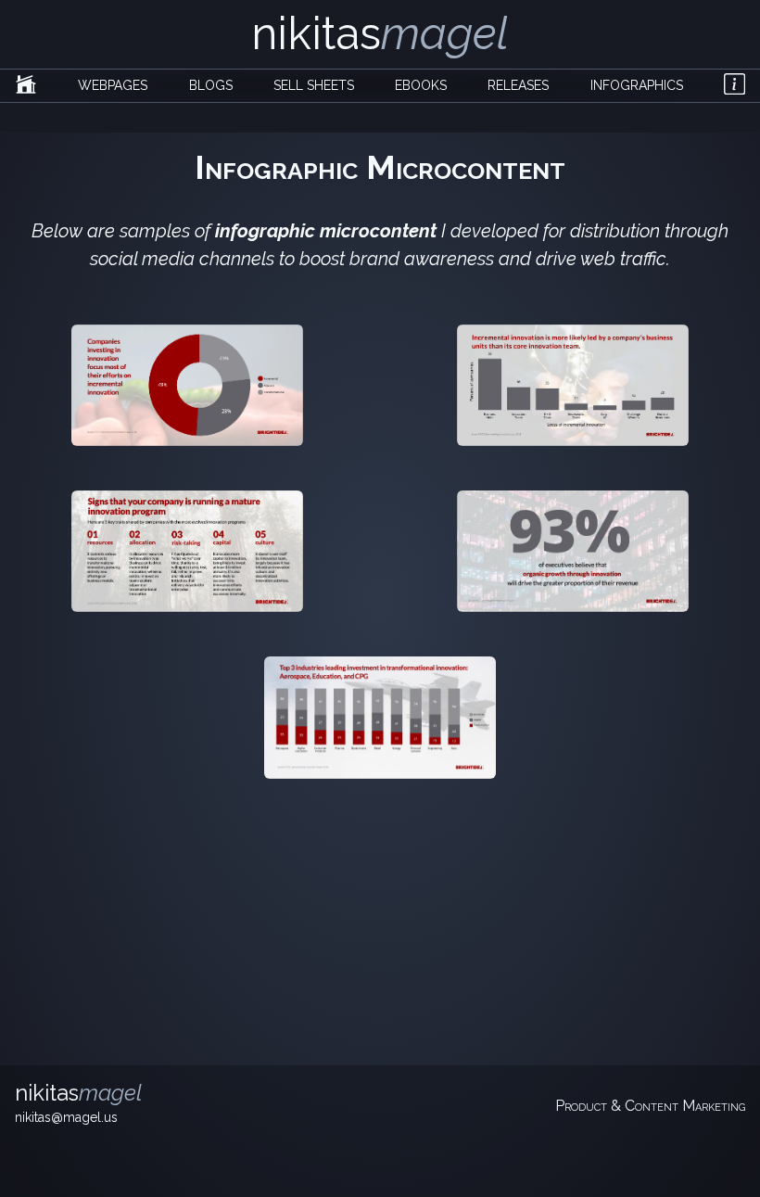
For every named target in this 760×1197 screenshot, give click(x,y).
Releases (518, 85)
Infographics (636, 85)
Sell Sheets (313, 85)
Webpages (112, 85)
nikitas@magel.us (66, 1117)
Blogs (211, 85)
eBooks (421, 85)
